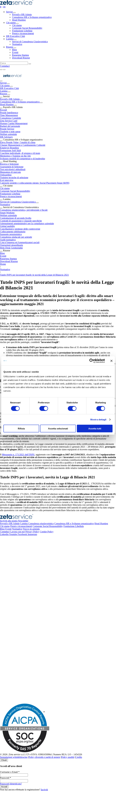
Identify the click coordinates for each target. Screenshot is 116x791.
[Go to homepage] (12, 80)
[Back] (8, 83)
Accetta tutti (94, 428)
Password (5, 778)
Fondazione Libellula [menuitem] (22, 30)
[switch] (43, 408)
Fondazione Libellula (10, 193)
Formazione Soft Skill (10, 150)
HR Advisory (6, 137)
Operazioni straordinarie (11, 245)
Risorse (10, 47)
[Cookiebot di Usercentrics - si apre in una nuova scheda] (91, 360)
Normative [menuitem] (17, 44)
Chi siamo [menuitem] (17, 25)
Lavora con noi (17, 531)
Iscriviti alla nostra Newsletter (14, 521)
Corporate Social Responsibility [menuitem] (27, 28)
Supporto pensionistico (11, 234)
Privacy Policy (32, 531)
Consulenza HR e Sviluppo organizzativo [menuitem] (32, 17)
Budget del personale (10, 126)
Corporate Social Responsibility (15, 191)
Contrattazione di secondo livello (15, 218)
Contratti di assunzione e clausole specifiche (21, 220)
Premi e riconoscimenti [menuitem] (23, 33)
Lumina (10, 39)
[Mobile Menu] (4, 69)
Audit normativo (8, 239)
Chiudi (4, 760)
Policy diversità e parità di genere (44, 757)
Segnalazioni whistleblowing (13, 757)
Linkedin (4, 534)
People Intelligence (9, 112)
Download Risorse (9, 261)
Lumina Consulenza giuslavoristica (37, 523)
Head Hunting (7, 104)
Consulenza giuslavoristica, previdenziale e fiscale (24, 210)
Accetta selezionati (58, 428)
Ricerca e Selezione (9, 164)
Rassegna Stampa (8, 258)
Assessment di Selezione (11, 166)
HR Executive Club (15, 36)
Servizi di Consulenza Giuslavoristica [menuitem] (30, 41)
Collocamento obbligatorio (12, 231)
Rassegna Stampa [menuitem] (20, 55)
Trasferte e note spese (10, 131)
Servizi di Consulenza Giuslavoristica (18, 202)
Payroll (3, 110)
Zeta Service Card (8, 120)
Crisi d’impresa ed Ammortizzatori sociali (19, 242)
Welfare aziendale (8, 134)
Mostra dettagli (98, 419)
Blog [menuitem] (14, 49)
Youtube (13, 534)
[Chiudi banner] (111, 361)
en (4, 6)
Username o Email (9, 772)
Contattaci (5, 66)
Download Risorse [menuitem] (21, 57)
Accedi (4, 787)
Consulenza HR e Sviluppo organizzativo (20, 102)
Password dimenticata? (11, 783)
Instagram (32, 534)
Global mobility (7, 226)
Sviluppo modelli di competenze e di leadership (22, 158)
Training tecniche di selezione (14, 177)
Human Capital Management (13, 123)
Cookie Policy (46, 531)
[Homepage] (16, 4)
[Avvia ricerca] (30, 63)
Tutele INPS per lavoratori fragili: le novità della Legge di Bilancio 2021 (34, 275)
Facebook (23, 534)
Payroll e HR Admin (10, 99)
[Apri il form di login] (1, 69)
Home (3, 264)
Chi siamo (11, 22)
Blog (2, 253)
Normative (5, 204)
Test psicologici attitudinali (12, 169)
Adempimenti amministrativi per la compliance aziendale (27, 223)
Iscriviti (44, 789)
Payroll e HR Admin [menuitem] (22, 14)
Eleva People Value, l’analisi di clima (17, 142)
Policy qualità (67, 757)
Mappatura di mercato (10, 172)
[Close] (1, 97)
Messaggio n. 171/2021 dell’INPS (18, 454)
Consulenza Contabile (10, 118)
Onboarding (5, 175)
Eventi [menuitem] (15, 52)
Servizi (9, 12)
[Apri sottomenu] (14, 12)
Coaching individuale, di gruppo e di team (20, 153)
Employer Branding (9, 147)
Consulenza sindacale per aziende (16, 237)
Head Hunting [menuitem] (19, 20)
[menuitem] (61, 16)
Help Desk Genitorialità (11, 248)
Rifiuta (21, 428)
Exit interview (6, 180)
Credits (78, 757)
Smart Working (7, 212)
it (0, 6)
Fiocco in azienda (31, 529)
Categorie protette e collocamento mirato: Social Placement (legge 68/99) (34, 183)
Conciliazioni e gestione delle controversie (20, 229)
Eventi (3, 256)
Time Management (9, 115)
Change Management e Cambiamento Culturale (22, 145)
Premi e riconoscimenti (11, 196)
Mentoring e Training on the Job (15, 156)
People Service (7, 129)
